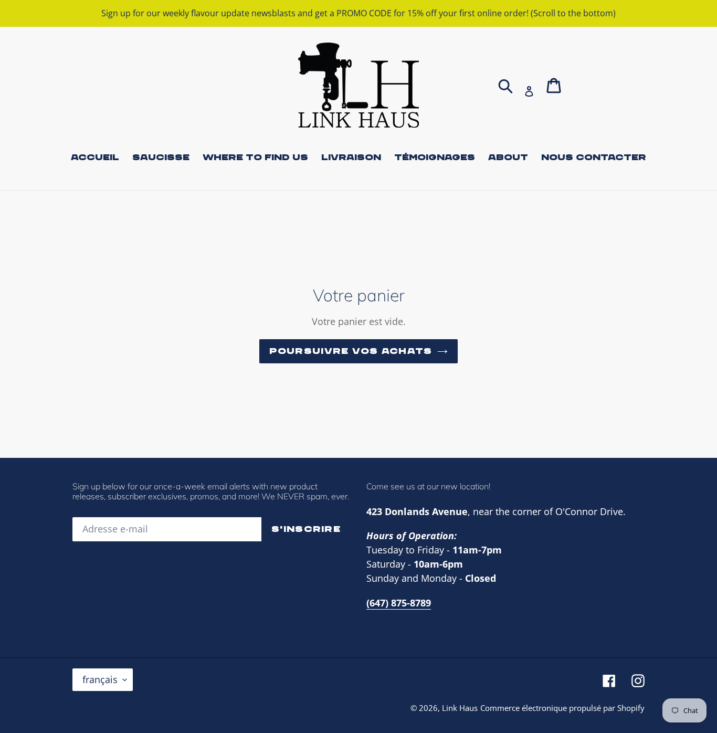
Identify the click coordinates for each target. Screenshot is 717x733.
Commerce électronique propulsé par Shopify (562, 708)
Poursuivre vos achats (351, 351)
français (100, 679)
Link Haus (460, 708)
